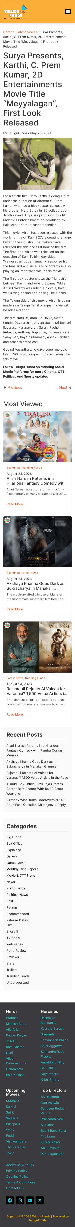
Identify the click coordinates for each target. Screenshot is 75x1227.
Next (63, 387)
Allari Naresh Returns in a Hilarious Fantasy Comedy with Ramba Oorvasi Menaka (36, 481)
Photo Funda (15, 888)
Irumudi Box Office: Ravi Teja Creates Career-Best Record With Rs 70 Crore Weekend (34, 788)
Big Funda (13, 467)
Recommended (17, 914)
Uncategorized (17, 982)
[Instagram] (20, 1200)
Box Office (14, 843)
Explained (13, 850)
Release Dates (17, 920)
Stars (10, 963)
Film (9, 925)
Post (9, 901)
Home (7, 32)
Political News (17, 895)
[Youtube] (30, 1200)
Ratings (12, 907)
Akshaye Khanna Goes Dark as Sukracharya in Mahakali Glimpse (35, 586)
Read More (15, 504)
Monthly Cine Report (22, 869)
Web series (14, 944)
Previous (15, 387)
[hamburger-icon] (68, 11)
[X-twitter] (40, 1200)
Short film (13, 931)
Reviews (12, 957)
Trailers (11, 970)
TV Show (13, 938)
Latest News (25, 32)
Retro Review (16, 951)
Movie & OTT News (20, 875)
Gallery (11, 856)
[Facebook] (10, 1200)
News (10, 882)
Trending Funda (31, 467)
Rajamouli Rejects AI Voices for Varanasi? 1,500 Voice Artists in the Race (36, 691)
